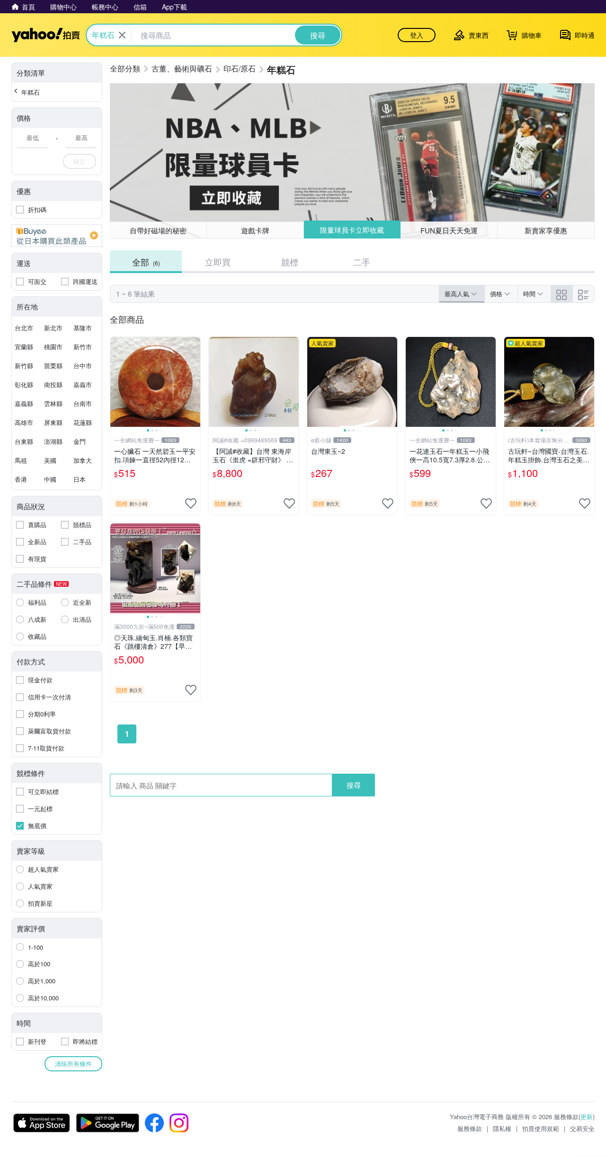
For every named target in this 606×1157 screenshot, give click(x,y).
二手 (361, 262)
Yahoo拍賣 (45, 35)
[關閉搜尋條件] (122, 35)
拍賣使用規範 (540, 1128)
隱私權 (502, 1128)
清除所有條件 (73, 1063)
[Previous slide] (116, 382)
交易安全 (582, 1128)
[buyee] (56, 235)
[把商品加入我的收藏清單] (190, 503)
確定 (79, 161)
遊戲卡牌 (255, 230)
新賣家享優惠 (546, 230)
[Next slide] (194, 382)
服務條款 (469, 1128)
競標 (289, 262)
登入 (416, 35)
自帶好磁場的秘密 (158, 230)
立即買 (218, 262)
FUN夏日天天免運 (449, 230)
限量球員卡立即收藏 (352, 230)
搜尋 (354, 785)
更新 (586, 1116)
